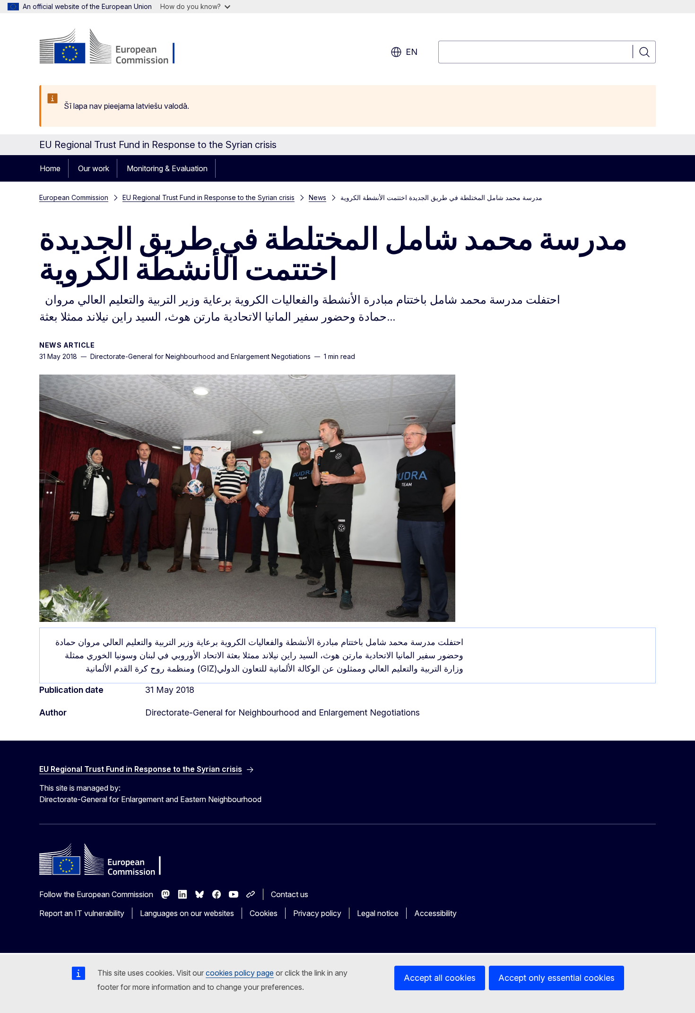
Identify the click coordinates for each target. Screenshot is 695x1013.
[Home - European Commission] (115, 47)
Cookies (264, 913)
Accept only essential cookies (556, 978)
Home (50, 168)
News (317, 197)
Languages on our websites (187, 913)
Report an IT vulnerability (81, 913)
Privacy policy (317, 913)
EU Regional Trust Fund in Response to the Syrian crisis (208, 197)
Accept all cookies (440, 978)
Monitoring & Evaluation (167, 168)
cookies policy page (240, 973)
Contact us (289, 894)
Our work (93, 168)
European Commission (73, 197)
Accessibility (435, 913)
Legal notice (378, 913)
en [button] (411, 52)
